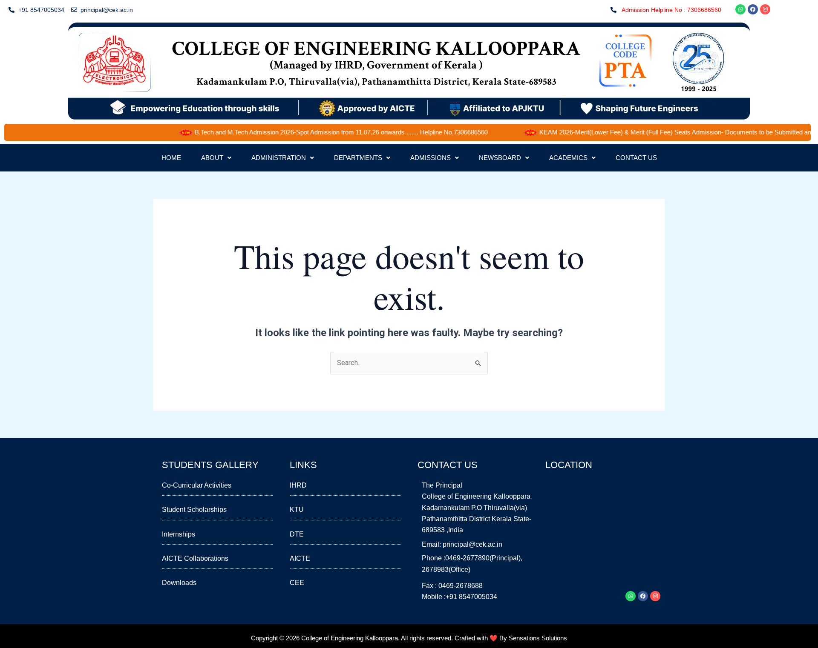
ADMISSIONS (430, 157)
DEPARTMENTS (358, 157)
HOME (171, 157)
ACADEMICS (568, 157)
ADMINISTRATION (278, 157)
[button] (216, 157)
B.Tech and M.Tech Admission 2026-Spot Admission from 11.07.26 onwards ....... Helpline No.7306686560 (326, 132)
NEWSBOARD (500, 157)
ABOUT (212, 157)
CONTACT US (636, 157)
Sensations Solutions (538, 638)
